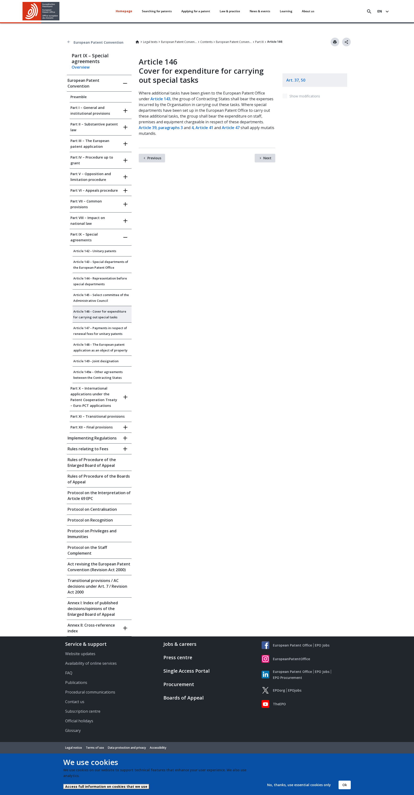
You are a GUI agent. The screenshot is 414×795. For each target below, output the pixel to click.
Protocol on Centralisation (92, 509)
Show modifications (304, 96)
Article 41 (204, 127)
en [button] (379, 11)
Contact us (74, 701)
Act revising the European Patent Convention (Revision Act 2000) (99, 566)
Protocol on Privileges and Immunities (92, 533)
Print (335, 42)
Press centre (177, 657)
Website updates (80, 653)
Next (267, 158)
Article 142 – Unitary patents (94, 251)
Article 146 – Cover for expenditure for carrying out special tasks (99, 314)
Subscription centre (82, 711)
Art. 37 (292, 80)
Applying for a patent (195, 11)
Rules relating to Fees (88, 448)
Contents (206, 42)
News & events (260, 11)
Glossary (73, 730)
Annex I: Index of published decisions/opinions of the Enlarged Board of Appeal (93, 608)
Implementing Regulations (92, 438)
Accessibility (158, 748)
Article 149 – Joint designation (96, 361)
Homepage (124, 11)
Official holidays (79, 721)
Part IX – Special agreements (84, 237)
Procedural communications (90, 692)
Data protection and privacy (127, 748)
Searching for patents (157, 11)
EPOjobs (294, 690)
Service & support (86, 644)
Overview (81, 67)
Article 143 (160, 98)
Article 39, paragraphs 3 (161, 127)
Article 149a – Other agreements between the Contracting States (98, 375)
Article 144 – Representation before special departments (100, 281)
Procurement (178, 684)
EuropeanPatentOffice (291, 659)
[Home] (41, 11)
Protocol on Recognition (90, 520)
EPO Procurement (287, 677)
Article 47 (231, 127)
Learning (286, 11)
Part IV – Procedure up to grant (91, 160)
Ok (344, 785)
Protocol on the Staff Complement (87, 550)
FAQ (68, 673)
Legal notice (73, 748)
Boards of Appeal (183, 697)
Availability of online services (91, 663)
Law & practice (230, 11)
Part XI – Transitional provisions (97, 416)
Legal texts (150, 42)
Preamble (78, 97)
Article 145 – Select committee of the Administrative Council (101, 298)
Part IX (259, 42)
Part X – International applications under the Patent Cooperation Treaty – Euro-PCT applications (93, 397)
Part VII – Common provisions (86, 204)
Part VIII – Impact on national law (87, 220)
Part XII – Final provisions (91, 427)
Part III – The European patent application (89, 143)
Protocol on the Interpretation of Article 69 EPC (99, 495)
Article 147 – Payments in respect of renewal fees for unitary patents (100, 331)
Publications (76, 682)
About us (308, 11)
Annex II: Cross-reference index (91, 628)
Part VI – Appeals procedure (94, 190)
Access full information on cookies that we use (106, 786)
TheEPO (279, 704)
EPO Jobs (322, 645)
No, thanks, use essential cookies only (299, 785)
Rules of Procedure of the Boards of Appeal (99, 479)
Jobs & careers (179, 644)
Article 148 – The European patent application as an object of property (100, 347)
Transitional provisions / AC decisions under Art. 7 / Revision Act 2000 (97, 586)
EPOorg (279, 690)
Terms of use (95, 748)
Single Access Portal (186, 671)
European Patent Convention (98, 42)
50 (303, 80)
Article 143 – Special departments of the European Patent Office (100, 265)
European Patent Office (292, 645)
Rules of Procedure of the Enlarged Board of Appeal (92, 462)
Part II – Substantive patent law (94, 127)
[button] (60, 11)
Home (137, 42)
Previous (154, 158)
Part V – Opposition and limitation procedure (90, 177)
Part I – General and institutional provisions (90, 110)
